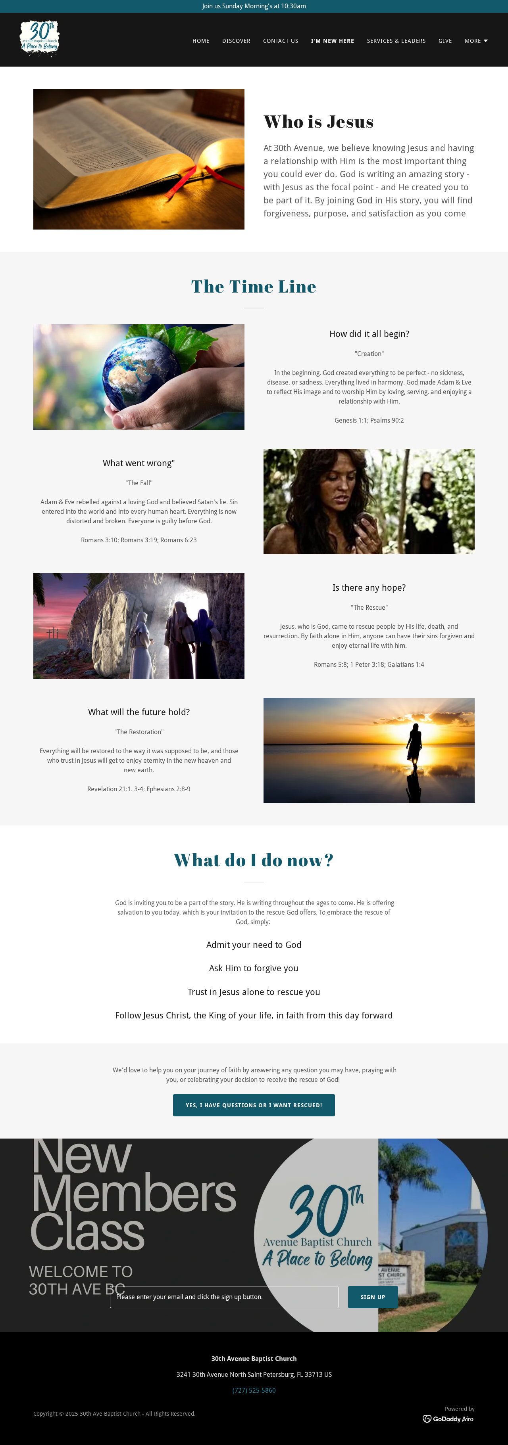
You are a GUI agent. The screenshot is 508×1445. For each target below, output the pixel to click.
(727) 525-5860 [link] (254, 1390)
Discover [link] (236, 41)
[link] (40, 39)
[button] (477, 41)
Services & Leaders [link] (396, 41)
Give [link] (445, 41)
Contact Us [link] (280, 41)
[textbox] (224, 1297)
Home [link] (201, 41)
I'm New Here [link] (332, 41)
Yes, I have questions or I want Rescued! (254, 1105)
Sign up (373, 1297)
